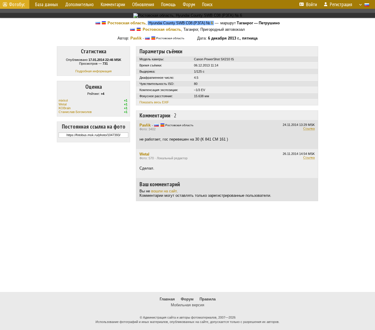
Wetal (63, 104)
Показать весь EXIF (154, 102)
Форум (187, 299)
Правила (208, 299)
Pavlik (136, 38)
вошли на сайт (164, 191)
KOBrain (65, 108)
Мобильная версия (187, 305)
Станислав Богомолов (75, 112)
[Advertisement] (187, 247)
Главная (167, 299)
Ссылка (309, 128)
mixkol (63, 100)
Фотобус (17, 4)
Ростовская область (127, 23)
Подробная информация (93, 71)
